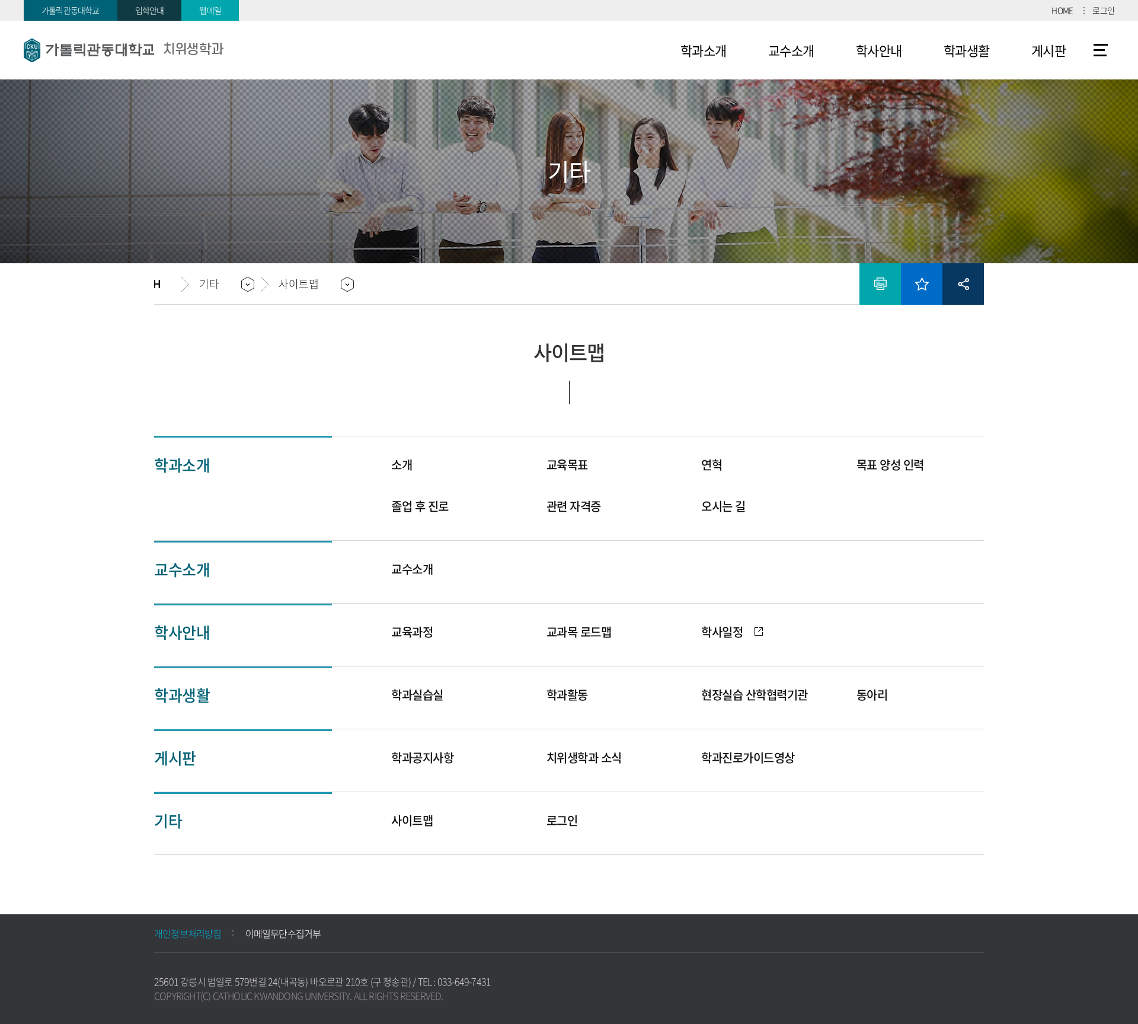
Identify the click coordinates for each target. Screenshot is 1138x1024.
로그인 (1103, 10)
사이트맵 (1101, 50)
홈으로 (167, 284)
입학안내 (149, 10)
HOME (1062, 10)
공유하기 (963, 284)
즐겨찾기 (921, 284)
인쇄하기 (880, 284)
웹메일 (210, 10)
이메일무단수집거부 (283, 933)
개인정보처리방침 (188, 933)
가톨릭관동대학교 (70, 10)
